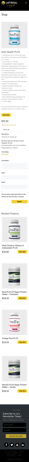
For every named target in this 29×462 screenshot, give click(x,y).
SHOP (20, 454)
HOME (5, 451)
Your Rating (5, 152)
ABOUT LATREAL (13, 451)
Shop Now (6, 115)
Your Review (5, 160)
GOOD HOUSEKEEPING (11, 454)
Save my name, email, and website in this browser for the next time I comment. (14, 195)
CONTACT (20, 455)
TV (20, 452)
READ (8, 452)
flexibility (6, 125)
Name (4, 173)
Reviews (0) (6, 129)
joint (15, 125)
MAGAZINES (14, 452)
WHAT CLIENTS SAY (11, 455)
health (11, 125)
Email (4, 182)
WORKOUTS (21, 451)
